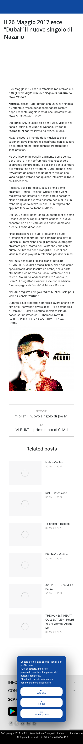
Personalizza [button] (42, 714)
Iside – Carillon (54, 462)
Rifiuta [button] (41, 703)
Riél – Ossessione (56, 493)
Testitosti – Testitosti (58, 523)
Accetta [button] (41, 692)
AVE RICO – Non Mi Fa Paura (59, 587)
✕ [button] (62, 661)
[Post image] (25, 473)
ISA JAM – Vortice (56, 554)
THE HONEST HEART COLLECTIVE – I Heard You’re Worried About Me (59, 621)
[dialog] (41, 689)
